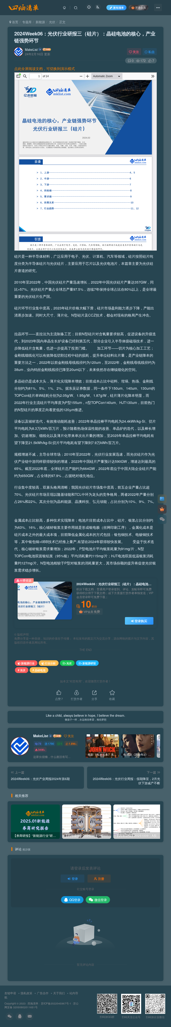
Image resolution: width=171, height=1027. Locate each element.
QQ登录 (74, 899)
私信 (151, 51)
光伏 (52, 22)
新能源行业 (28, 663)
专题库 (27, 22)
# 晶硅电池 (39, 670)
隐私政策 (26, 993)
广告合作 (43, 993)
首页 (14, 22)
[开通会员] (162, 509)
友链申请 (10, 993)
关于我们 (59, 993)
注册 (101, 878)
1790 (51, 743)
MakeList (31, 49)
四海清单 (33, 1003)
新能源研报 (89, 663)
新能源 (40, 22)
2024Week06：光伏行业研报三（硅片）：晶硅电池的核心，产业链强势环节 (84, 37)
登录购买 (141, 621)
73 (39, 743)
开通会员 (140, 7)
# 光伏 (21, 670)
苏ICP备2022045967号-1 (55, 1003)
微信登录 (100, 899)
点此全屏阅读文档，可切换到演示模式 (44, 68)
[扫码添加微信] (162, 519)
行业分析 (50, 663)
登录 (75, 878)
